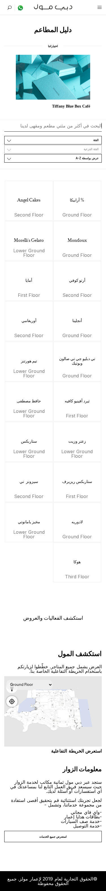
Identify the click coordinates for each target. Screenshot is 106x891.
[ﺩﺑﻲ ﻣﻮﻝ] (53, 6)
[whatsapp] (19, 7)
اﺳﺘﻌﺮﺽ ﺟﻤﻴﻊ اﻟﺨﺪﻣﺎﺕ (53, 836)
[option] (53, 82)
